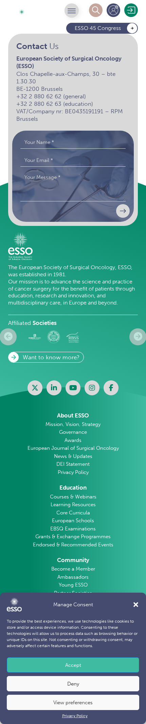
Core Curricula (73, 513)
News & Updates (73, 456)
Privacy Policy (75, 715)
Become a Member (73, 569)
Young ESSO (73, 585)
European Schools (73, 520)
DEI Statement (73, 464)
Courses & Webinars (73, 497)
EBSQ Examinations (73, 529)
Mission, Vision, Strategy (73, 424)
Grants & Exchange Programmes (73, 536)
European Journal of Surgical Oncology (73, 448)
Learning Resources (73, 504)
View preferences (73, 703)
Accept (73, 665)
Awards (73, 440)
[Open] (72, 10)
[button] (135, 604)
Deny (73, 684)
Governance (73, 432)
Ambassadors (73, 577)
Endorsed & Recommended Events (73, 545)
